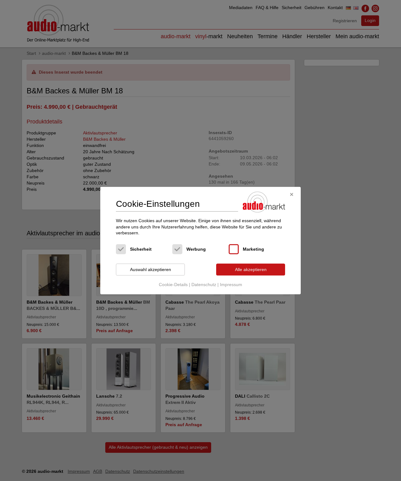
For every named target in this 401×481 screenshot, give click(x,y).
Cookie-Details (173, 284)
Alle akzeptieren (251, 269)
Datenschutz (203, 284)
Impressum (231, 284)
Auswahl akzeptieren (150, 269)
